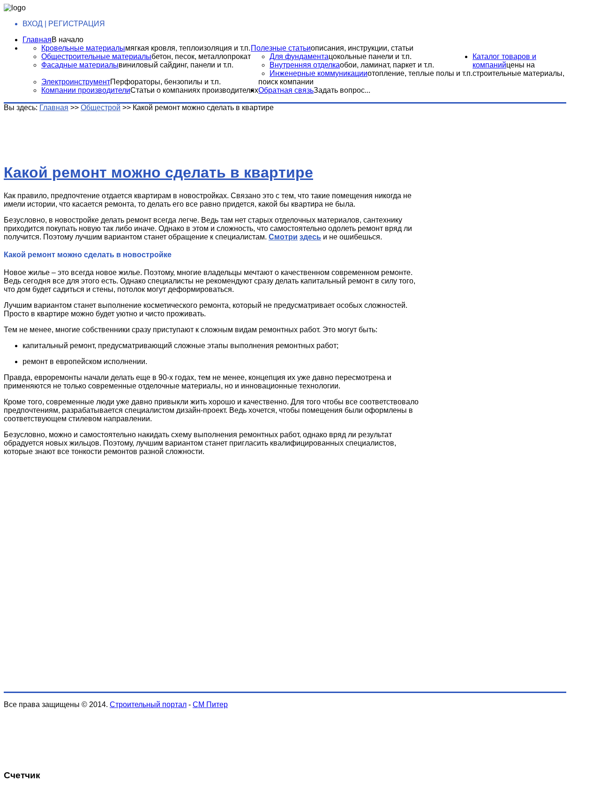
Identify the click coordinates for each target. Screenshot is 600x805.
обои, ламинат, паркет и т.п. (387, 65)
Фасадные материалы (80, 65)
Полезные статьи (281, 48)
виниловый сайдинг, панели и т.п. (176, 65)
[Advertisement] (151, 133)
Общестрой (100, 108)
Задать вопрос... (342, 90)
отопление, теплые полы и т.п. (420, 73)
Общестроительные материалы (96, 56)
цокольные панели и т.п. (370, 56)
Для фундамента (299, 56)
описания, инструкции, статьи (362, 48)
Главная (37, 40)
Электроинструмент (75, 82)
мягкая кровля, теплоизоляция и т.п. (187, 48)
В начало (67, 40)
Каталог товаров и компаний (504, 60)
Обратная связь (286, 90)
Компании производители (85, 90)
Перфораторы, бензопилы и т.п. (165, 82)
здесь (310, 237)
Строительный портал (148, 704)
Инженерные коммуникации (319, 73)
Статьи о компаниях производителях (194, 90)
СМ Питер (210, 704)
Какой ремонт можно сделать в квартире (158, 172)
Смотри (283, 237)
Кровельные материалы (83, 48)
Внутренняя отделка (305, 65)
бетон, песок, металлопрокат (201, 56)
